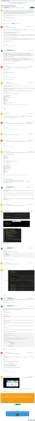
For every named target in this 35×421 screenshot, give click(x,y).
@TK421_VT (7, 26)
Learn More (8, 413)
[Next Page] (20, 404)
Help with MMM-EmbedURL (12, 27)
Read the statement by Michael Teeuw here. (17, 3)
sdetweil (5, 23)
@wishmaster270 (8, 66)
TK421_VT (4, 9)
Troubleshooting (7, 7)
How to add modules (5, 44)
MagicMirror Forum (6, 0)
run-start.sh (4, 70)
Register (3, 401)
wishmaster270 (5, 50)
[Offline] (2, 50)
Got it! (17, 414)
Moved (2, 7)
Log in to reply (32, 7)
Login (5, 401)
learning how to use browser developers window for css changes (9, 45)
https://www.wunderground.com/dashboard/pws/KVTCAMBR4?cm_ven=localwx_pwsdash (16, 29)
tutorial (9, 55)
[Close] (33, 394)
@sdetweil (8, 113)
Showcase (13, 23)
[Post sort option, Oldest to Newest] (29, 7)
